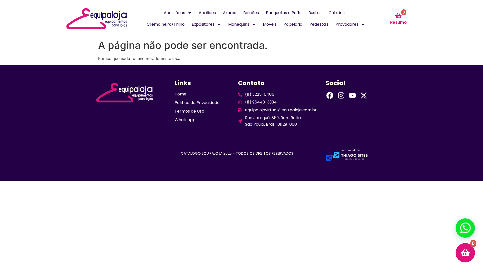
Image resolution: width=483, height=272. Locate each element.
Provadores (347, 24)
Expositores (203, 24)
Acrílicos (207, 13)
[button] (465, 228)
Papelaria (293, 24)
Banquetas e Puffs (283, 13)
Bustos (314, 13)
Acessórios (174, 13)
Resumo (398, 22)
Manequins (238, 24)
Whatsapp (185, 120)
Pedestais (319, 24)
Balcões (251, 13)
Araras (229, 13)
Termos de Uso (189, 111)
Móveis (269, 24)
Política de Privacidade (197, 103)
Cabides (337, 13)
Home (180, 94)
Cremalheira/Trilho (166, 24)
